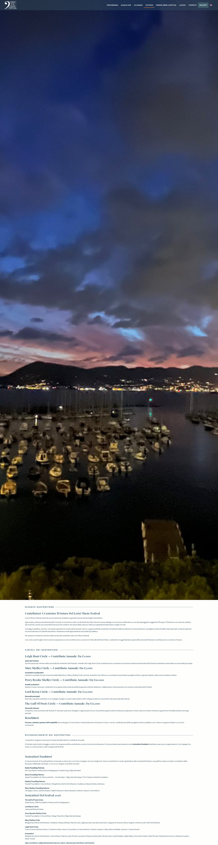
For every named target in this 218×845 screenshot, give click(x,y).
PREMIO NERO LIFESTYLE (166, 5)
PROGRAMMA (112, 5)
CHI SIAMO (138, 5)
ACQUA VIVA (126, 5)
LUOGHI (182, 5)
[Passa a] (210, 5)
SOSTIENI (149, 5)
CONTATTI (193, 5)
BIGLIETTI (203, 5)
